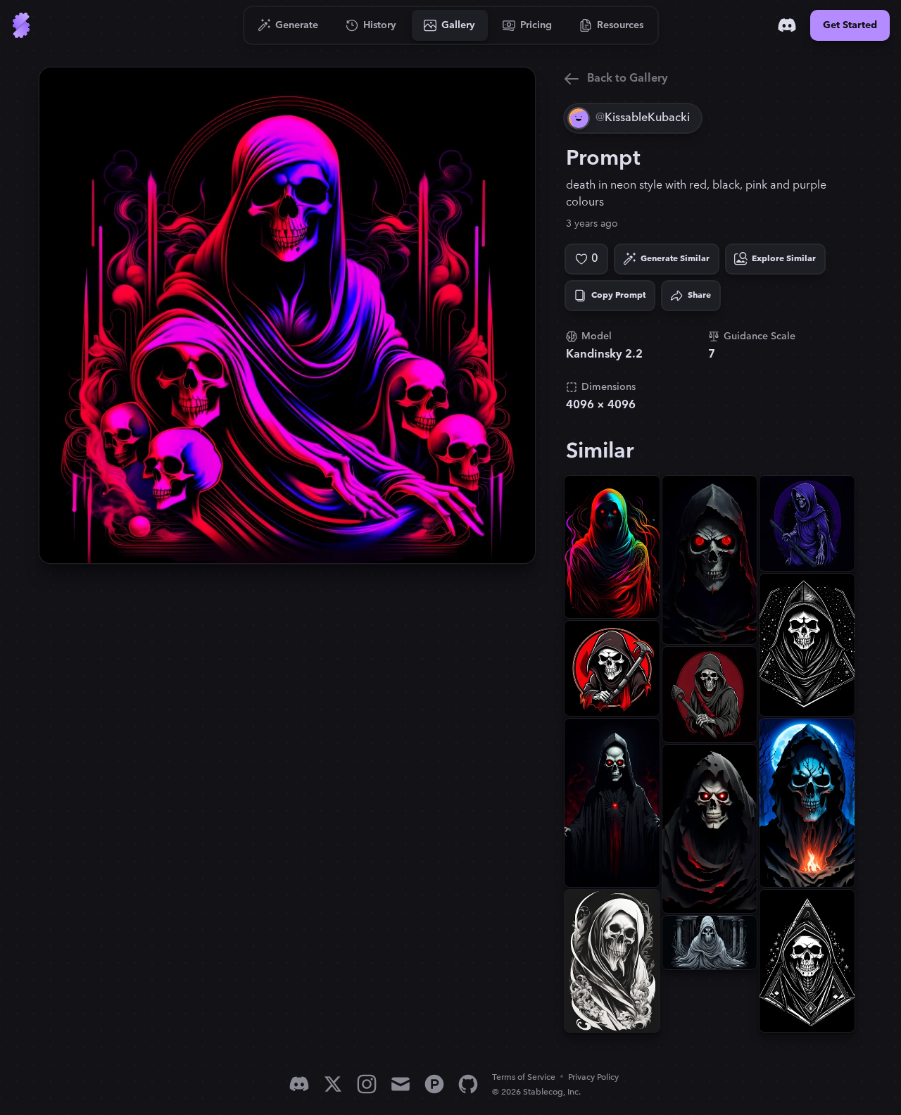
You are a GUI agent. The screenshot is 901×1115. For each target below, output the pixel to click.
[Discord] (787, 25)
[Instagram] (367, 1084)
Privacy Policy (593, 1077)
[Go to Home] (21, 25)
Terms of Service (523, 1077)
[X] (333, 1084)
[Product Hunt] (434, 1084)
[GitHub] (468, 1084)
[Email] (400, 1084)
